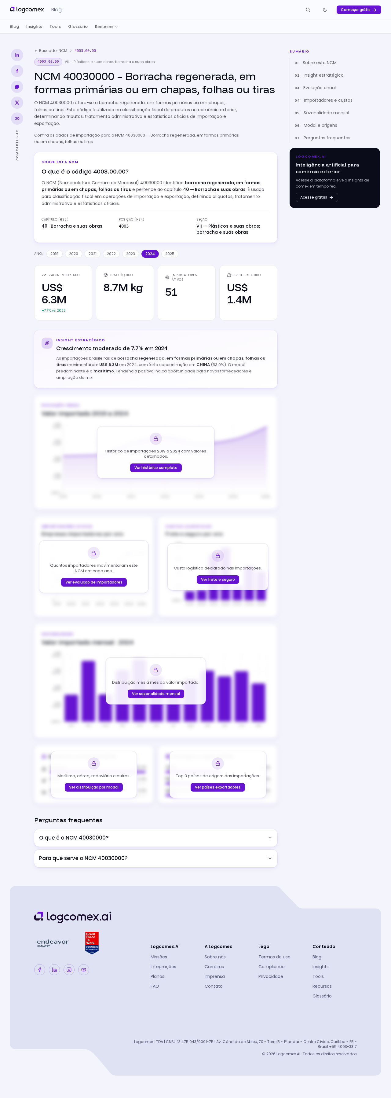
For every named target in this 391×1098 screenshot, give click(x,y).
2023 (130, 253)
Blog (14, 26)
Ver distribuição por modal (94, 787)
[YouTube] (83, 969)
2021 (93, 253)
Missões (159, 957)
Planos (157, 976)
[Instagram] (69, 969)
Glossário (78, 26)
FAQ (155, 986)
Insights (34, 26)
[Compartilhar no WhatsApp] (17, 87)
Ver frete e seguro (218, 579)
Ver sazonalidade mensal (156, 693)
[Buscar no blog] (307, 9)
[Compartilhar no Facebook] (17, 71)
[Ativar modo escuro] (325, 9)
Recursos (104, 27)
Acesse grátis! (313, 197)
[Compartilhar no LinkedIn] (17, 55)
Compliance (271, 967)
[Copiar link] (17, 118)
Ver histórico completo (155, 467)
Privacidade (270, 976)
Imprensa (215, 976)
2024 (150, 253)
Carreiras (214, 967)
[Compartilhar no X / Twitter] (17, 103)
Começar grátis (356, 9)
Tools (55, 26)
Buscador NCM (53, 50)
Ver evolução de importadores (93, 582)
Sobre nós (215, 957)
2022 (111, 253)
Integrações (163, 967)
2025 (169, 253)
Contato (214, 986)
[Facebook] (39, 969)
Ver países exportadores (218, 787)
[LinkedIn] (54, 969)
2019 (54, 253)
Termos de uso (274, 957)
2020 (73, 253)
